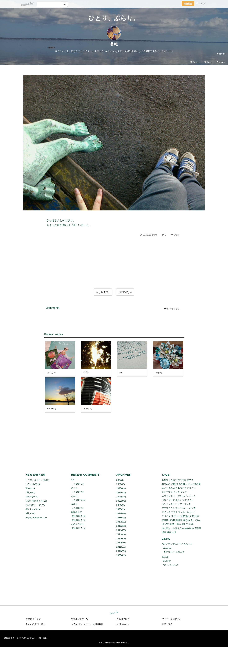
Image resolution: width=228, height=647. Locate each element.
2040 (118, 480)
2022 (118, 501)
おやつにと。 (32, 505)
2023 (118, 496)
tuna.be (114, 613)
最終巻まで (76, 512)
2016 (118, 526)
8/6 (27, 488)
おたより (30, 484)
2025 (118, 488)
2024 (118, 492)
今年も (74, 504)
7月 (27, 492)
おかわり (75, 496)
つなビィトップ (33, 619)
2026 (118, 484)
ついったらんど (170, 565)
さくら (74, 488)
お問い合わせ (122, 624)
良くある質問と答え (35, 624)
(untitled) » (125, 292)
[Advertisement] (114, 269)
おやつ (29, 496)
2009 (118, 555)
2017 (118, 521)
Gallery (196, 62)
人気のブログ (122, 619)
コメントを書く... (173, 309)
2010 (118, 551)
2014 (118, 534)
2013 (118, 538)
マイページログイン (171, 619)
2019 (118, 513)
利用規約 (99, 624)
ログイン (200, 3)
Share (221, 62)
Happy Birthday (33, 517)
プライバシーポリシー (82, 624)
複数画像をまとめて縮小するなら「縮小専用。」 (28, 638)
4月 (72, 480)
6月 (27, 513)
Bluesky (167, 561)
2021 (118, 505)
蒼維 (114, 44)
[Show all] (221, 54)
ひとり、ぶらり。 (114, 18)
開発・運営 (167, 624)
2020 (118, 509)
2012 (118, 542)
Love (209, 62)
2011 (118, 547)
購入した (30, 509)
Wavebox (167, 548)
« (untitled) (103, 292)
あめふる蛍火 (77, 524)
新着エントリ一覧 (79, 619)
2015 (118, 530)
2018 (118, 517)
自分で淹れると (33, 501)
